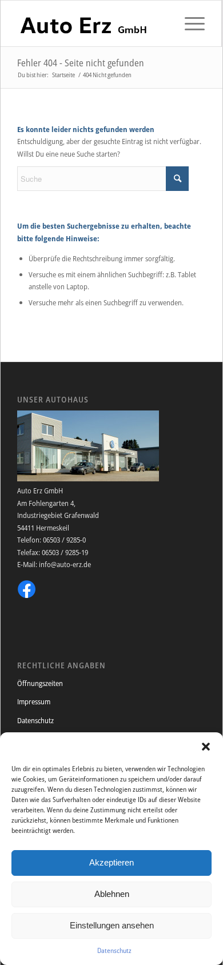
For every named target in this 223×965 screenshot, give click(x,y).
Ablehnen (111, 894)
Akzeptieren (111, 862)
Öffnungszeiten (40, 683)
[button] (206, 746)
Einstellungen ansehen (112, 925)
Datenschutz (114, 950)
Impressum (33, 701)
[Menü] (189, 23)
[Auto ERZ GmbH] (92, 23)
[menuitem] (189, 23)
